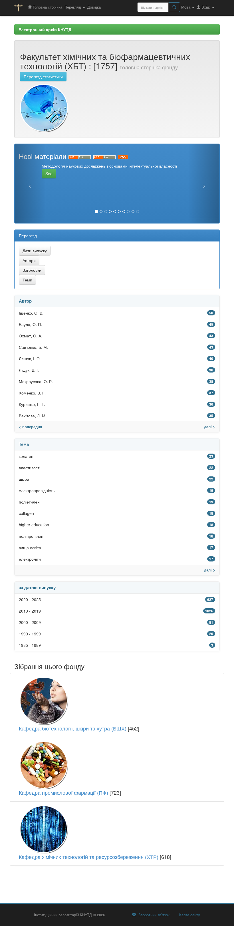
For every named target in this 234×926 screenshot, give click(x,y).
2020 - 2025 (30, 599)
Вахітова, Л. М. (33, 415)
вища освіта (30, 547)
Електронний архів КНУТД (45, 29)
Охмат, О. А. (30, 336)
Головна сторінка (47, 7)
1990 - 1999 (30, 634)
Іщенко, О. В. (31, 313)
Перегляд (73, 7)
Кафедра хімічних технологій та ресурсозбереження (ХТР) (88, 856)
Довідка (94, 7)
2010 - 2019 (30, 611)
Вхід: (205, 7)
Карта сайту (189, 914)
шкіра (24, 479)
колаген (26, 456)
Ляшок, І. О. (30, 358)
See (49, 173)
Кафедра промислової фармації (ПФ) (63, 792)
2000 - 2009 (30, 622)
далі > (209, 426)
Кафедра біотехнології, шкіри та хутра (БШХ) (72, 728)
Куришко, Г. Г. (32, 404)
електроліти (30, 559)
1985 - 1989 (30, 645)
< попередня (30, 426)
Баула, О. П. (30, 324)
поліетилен (29, 502)
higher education (34, 525)
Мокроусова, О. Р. (36, 381)
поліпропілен (31, 536)
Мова (186, 7)
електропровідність (37, 490)
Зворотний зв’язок (153, 914)
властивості (29, 467)
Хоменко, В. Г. (32, 393)
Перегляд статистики (43, 76)
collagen (26, 513)
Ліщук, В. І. (29, 370)
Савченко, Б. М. (33, 347)
